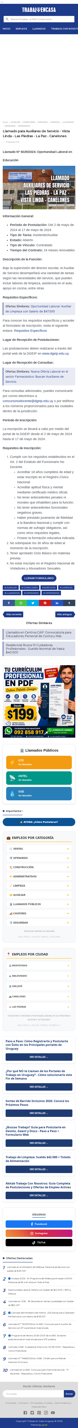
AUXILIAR (12, 587)
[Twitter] (32, 1413)
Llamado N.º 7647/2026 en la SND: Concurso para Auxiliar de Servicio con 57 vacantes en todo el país (39, 1326)
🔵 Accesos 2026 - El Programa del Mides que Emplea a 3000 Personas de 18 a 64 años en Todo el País (40, 1280)
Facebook (41, 1224)
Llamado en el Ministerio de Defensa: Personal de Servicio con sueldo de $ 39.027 (38, 1269)
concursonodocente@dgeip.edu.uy (28, 401)
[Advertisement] (39, 76)
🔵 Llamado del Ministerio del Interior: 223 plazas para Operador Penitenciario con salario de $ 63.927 (41, 1314)
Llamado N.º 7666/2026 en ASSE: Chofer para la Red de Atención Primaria (36, 1360)
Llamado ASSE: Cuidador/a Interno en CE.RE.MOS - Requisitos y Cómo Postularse (41, 1349)
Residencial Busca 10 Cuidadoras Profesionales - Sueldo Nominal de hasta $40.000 (35, 648)
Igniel (44, 1424)
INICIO (6, 28)
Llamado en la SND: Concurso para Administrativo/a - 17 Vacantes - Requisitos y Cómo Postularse (39, 1371)
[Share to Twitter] (33, 603)
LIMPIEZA (67, 587)
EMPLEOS (21, 28)
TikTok (41, 1242)
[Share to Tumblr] (69, 603)
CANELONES (31, 587)
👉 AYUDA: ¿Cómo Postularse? (39, 822)
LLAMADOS (39, 28)
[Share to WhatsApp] (21, 603)
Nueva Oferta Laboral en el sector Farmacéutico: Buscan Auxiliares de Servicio (36, 376)
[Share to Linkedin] (57, 603)
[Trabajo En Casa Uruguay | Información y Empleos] (39, 9)
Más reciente (13, 614)
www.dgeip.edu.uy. (55, 353)
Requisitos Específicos (30, 330)
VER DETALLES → (39, 1057)
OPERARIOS (52, 593)
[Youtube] (53, 1413)
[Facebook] (25, 1413)
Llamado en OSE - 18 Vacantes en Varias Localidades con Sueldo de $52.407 (41, 1303)
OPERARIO (32, 593)
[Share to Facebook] (9, 603)
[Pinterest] (39, 1413)
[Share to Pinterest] (45, 603)
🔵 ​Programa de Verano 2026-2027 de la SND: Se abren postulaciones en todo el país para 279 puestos (37, 1337)
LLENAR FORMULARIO (39, 578)
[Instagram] (46, 1413)
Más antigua (64, 614)
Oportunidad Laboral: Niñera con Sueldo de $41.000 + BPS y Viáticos (39, 1291)
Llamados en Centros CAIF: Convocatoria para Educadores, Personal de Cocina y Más (38, 634)
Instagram (41, 1233)
